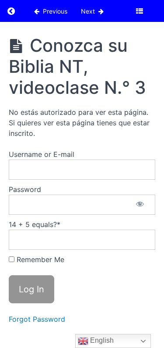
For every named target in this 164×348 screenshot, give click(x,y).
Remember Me (39, 259)
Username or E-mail (41, 154)
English (101, 340)
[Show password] (140, 205)
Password (25, 189)
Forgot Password (37, 319)
